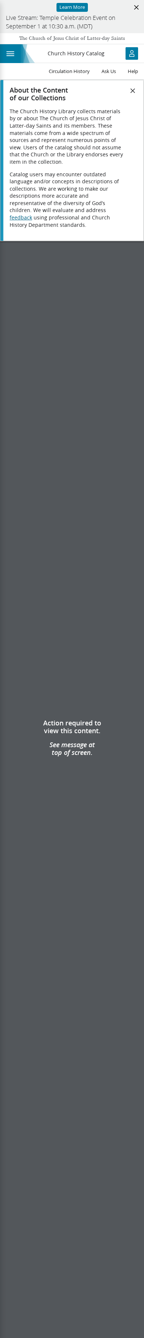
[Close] (132, 90)
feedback (21, 217)
